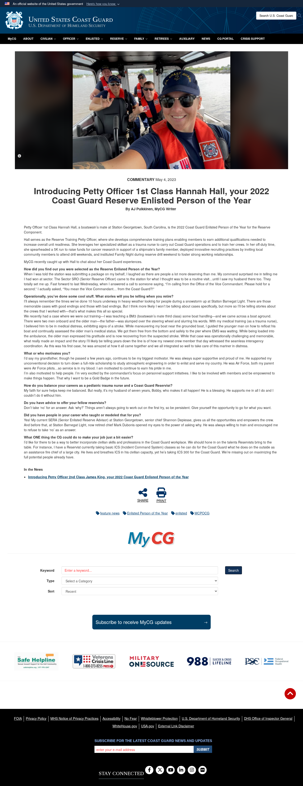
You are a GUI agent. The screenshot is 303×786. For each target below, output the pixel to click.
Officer (69, 38)
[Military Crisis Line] (94, 661)
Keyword (47, 570)
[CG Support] (151, 661)
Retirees (162, 38)
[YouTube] (170, 770)
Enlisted (93, 38)
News (206, 38)
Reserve (117, 38)
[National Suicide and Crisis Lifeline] (209, 661)
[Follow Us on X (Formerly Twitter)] (160, 770)
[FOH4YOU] (267, 661)
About (28, 38)
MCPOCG (202, 513)
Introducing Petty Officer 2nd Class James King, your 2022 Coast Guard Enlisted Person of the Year (108, 476)
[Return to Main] (290, 696)
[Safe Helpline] (36, 661)
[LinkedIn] (181, 770)
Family (139, 38)
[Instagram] (192, 770)
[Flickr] (202, 770)
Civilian (46, 38)
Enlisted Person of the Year (147, 513)
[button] (103, 3)
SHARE (142, 500)
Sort (51, 591)
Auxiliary (187, 38)
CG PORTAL (225, 38)
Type (50, 580)
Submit (202, 749)
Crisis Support (253, 38)
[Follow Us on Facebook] (149, 770)
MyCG (12, 38)
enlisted (181, 513)
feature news (110, 513)
